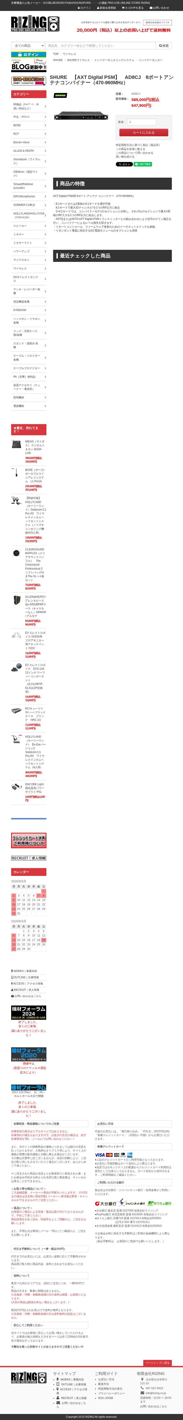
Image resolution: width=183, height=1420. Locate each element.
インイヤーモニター (151, 60)
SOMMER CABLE (24, 204)
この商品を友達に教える (130, 149)
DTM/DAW (19, 310)
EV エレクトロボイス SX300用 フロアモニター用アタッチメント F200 (35, 640)
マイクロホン (21, 259)
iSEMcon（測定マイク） (25, 173)
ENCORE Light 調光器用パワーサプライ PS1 (34, 788)
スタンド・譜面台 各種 (25, 345)
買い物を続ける (125, 156)
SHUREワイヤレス (78, 60)
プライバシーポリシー (111, 1393)
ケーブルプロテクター (26, 368)
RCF (16, 133)
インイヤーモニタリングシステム (114, 60)
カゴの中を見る (134, 7)
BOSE (17, 125)
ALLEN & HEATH (23, 150)
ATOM (109, 1398)
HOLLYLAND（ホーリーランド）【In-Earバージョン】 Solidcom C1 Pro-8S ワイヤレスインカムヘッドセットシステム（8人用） (35, 752)
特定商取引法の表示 (110, 1388)
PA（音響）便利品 (24, 376)
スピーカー (20, 225)
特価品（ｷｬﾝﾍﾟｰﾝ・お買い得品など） (26, 106)
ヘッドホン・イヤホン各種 (26, 320)
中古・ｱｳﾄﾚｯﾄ (21, 116)
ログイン (85, 7)
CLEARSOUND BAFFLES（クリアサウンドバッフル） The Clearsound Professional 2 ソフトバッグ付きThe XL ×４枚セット (35, 565)
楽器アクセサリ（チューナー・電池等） (26, 387)
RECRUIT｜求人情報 (26, 989)
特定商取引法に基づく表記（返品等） (138, 145)
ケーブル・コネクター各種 (26, 357)
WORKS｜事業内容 (25, 971)
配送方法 (103, 1384)
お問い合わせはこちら (27, 996)
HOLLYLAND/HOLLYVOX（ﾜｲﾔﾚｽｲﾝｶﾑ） (28, 215)
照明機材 (18, 397)
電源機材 (18, 406)
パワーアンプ (21, 251)
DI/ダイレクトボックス (25, 279)
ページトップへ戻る (158, 1362)
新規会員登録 (107, 7)
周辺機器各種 (21, 301)
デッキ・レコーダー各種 (26, 291)
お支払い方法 (106, 1379)
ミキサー (18, 234)
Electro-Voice (21, 142)
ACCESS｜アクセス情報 (28, 983)
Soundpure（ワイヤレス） (26, 161)
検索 (165, 45)
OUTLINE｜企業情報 (26, 977)
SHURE (58, 60)
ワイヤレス (69, 54)
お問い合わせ (160, 7)
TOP (55, 54)
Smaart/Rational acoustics (23, 186)
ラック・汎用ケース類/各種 (25, 333)
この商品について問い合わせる (134, 152)
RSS (101, 1398)
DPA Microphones (24, 196)
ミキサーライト (22, 242)
